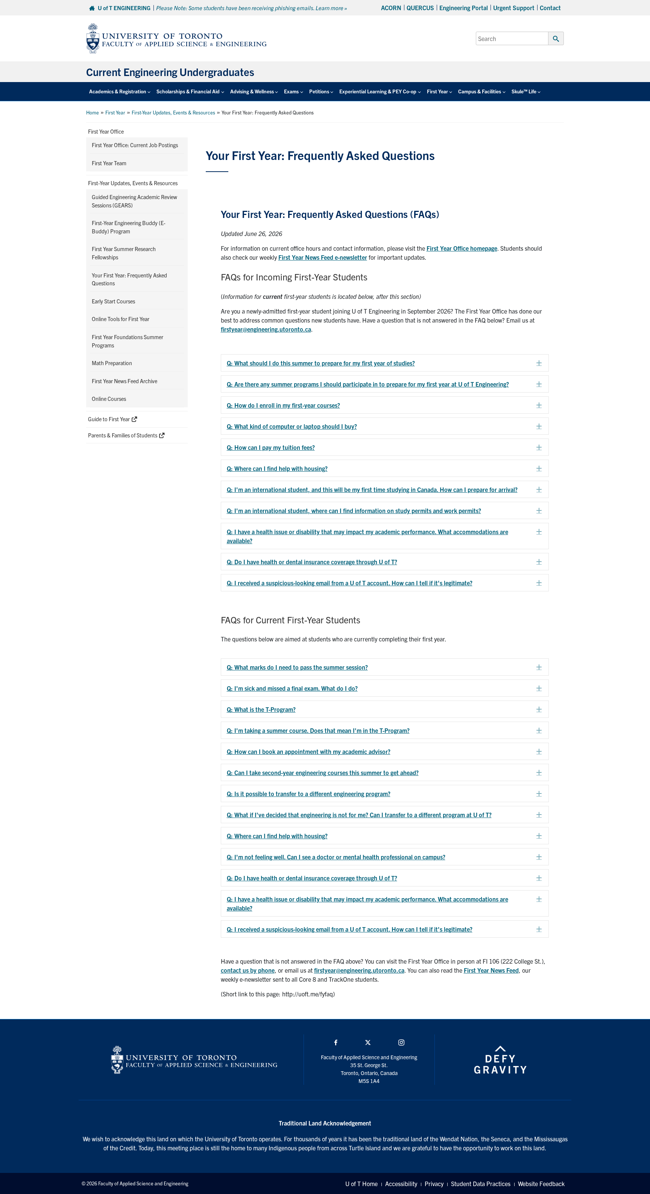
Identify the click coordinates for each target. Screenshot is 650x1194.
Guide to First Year (109, 419)
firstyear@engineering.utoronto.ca (359, 970)
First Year (115, 112)
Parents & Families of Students (123, 435)
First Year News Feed (491, 970)
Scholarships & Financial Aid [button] (188, 91)
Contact (550, 7)
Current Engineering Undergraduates (170, 71)
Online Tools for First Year (120, 318)
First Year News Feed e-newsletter (322, 257)
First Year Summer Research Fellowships (124, 252)
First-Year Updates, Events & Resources (173, 112)
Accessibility (401, 1183)
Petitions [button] (319, 91)
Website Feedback (541, 1183)
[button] (385, 363)
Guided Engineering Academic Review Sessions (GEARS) (134, 201)
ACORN (391, 7)
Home (92, 112)
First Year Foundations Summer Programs (127, 341)
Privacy (434, 1183)
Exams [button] (291, 91)
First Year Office (106, 131)
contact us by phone (248, 970)
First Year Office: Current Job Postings (135, 145)
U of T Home (361, 1183)
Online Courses (109, 398)
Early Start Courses (113, 301)
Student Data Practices (480, 1183)
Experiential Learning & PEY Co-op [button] (377, 91)
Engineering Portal (463, 7)
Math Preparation (112, 362)
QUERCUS (420, 7)
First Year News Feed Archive (124, 381)
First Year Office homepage (462, 248)
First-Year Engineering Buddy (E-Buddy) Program (129, 227)
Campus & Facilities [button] (479, 91)
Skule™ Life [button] (524, 91)
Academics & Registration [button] (117, 91)
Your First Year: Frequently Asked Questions (129, 279)
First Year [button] (437, 91)
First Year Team (109, 163)
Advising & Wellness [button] (252, 91)
